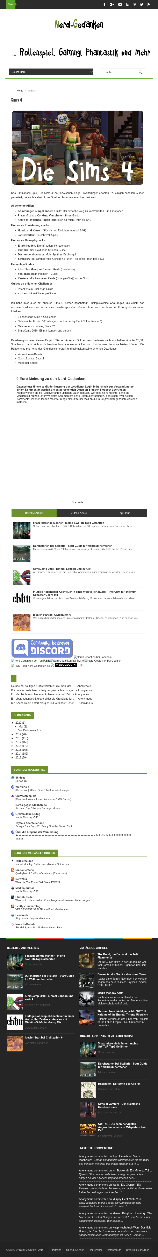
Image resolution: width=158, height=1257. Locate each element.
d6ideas (20, 777)
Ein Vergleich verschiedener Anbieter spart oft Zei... (41, 694)
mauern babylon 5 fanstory (129, 1213)
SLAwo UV (21, 781)
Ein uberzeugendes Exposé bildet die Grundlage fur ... (43, 698)
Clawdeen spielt (25, 795)
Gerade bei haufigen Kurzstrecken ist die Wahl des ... (43, 685)
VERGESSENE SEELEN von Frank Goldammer (42, 909)
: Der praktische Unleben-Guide (42, 250)
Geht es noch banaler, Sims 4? (36, 326)
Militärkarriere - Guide (36, 278)
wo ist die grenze (124, 1184)
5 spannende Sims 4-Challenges (37, 316)
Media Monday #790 (26, 891)
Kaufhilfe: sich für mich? (46, 219)
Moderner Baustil (28, 362)
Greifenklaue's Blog (27, 814)
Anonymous (86, 1156)
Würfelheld (22, 786)
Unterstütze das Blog (137, 1250)
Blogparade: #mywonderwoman (33, 918)
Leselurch (21, 915)
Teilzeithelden (24, 860)
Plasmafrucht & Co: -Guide (48, 215)
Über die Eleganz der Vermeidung (36, 832)
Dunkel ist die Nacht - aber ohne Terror (122, 974)
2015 (18, 749)
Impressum (108, 398)
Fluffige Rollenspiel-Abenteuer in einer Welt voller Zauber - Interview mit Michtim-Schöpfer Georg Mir (49, 1019)
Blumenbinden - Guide (38, 273)
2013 (18, 757)
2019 (18, 734)
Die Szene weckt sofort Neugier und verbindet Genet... (43, 703)
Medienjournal (24, 888)
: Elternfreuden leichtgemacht (44, 245)
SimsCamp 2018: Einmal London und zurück (44, 330)
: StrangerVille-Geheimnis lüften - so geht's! (52, 258)
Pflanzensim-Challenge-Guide (35, 289)
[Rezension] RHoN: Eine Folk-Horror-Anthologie (42, 790)
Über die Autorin (75, 1250)
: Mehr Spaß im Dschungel (47, 254)
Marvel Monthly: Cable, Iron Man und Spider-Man (42, 864)
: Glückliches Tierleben (43, 230)
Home (19, 90)
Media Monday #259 (110, 992)
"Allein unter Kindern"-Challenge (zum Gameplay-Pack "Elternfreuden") (60, 321)
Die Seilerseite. (25, 870)
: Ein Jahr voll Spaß (38, 235)
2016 (18, 745)
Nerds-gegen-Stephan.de (31, 804)
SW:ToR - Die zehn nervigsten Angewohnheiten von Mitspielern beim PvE (122, 1127)
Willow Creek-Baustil (30, 354)
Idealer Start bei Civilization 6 (44, 1037)
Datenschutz (114, 1250)
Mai (21, 726)
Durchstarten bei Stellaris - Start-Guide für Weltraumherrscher (49, 977)
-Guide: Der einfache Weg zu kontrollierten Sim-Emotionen (70, 211)
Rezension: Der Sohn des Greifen (119, 1083)
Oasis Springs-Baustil (31, 358)
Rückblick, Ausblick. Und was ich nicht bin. (39, 927)
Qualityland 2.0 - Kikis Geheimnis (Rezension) (41, 873)
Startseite (77, 502)
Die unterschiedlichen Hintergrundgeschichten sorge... (43, 690)
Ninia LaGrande (25, 924)
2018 (18, 738)
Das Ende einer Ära (29, 730)
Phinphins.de (24, 897)
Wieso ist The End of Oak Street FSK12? (37, 882)
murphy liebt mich (124, 1199)
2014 (18, 753)
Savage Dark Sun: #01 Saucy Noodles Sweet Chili (43, 826)
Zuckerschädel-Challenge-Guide (37, 293)
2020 (18, 722)
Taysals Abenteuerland (29, 823)
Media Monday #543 (26, 817)
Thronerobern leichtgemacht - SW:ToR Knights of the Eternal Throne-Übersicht (123, 1013)
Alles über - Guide (39, 269)
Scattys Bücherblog (27, 906)
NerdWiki (21, 879)
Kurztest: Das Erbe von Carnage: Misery (37, 808)
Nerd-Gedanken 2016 (31, 1249)
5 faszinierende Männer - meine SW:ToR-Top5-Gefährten (45, 957)
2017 (18, 741)
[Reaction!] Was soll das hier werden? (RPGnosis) (43, 799)
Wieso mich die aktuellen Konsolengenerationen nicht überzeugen (52, 900)
